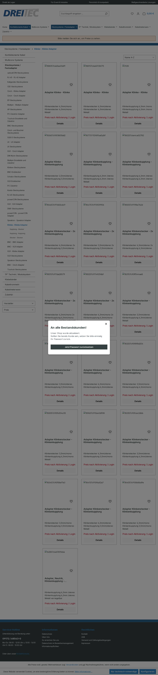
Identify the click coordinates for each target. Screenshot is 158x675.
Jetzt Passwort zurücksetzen (79, 347)
